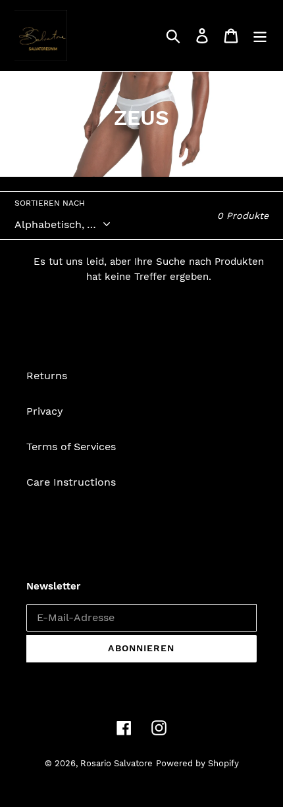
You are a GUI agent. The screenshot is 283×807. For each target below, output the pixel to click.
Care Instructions (71, 482)
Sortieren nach (49, 203)
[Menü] (259, 36)
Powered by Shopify (197, 763)
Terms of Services (71, 446)
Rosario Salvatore (116, 763)
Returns (46, 375)
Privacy (44, 411)
